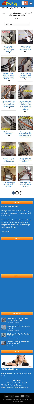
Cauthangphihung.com (15, 385)
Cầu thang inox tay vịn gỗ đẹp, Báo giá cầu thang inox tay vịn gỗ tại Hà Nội (8, 76)
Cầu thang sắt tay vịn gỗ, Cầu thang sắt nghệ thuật (9, 184)
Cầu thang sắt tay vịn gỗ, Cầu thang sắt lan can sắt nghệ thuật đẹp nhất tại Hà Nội (9, 103)
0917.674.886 (22, 382)
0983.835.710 (11, 382)
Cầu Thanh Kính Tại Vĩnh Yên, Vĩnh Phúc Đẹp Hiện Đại (18, 342)
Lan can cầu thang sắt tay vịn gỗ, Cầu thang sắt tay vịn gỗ (25, 75)
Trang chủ (6, 13)
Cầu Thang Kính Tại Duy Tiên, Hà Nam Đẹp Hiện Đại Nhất (18, 319)
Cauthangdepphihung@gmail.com (18, 387)
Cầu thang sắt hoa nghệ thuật (8, 132)
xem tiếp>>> (5, 231)
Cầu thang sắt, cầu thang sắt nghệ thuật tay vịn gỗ (25, 184)
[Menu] (30, 3)
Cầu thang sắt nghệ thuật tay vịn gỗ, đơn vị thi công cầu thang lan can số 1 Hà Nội (25, 134)
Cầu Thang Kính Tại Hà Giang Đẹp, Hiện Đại (18, 327)
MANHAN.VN (19, 401)
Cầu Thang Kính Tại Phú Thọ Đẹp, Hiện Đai (18, 335)
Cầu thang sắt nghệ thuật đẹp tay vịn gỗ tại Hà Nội (25, 160)
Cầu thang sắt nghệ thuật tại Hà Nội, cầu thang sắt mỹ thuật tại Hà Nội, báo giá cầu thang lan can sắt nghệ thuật (25, 105)
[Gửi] (26, 3)
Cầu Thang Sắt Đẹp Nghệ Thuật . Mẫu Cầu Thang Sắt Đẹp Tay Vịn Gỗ (8, 49)
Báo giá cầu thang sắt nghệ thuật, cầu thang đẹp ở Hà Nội (8, 160)
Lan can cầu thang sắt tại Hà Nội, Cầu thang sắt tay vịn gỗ (25, 48)
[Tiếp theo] (20, 193)
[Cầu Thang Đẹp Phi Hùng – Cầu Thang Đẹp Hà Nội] (10, 3)
